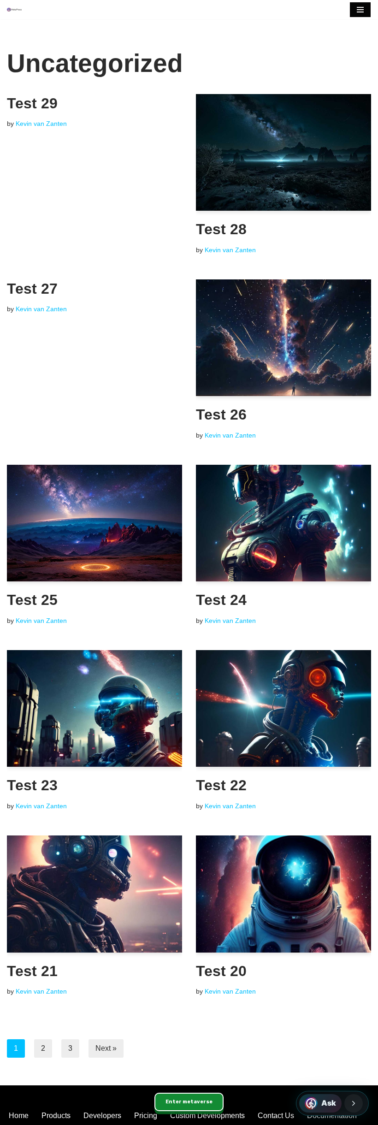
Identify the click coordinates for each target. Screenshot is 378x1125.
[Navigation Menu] (360, 10)
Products (56, 1115)
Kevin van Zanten (41, 123)
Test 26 (221, 414)
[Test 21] (94, 893)
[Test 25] (94, 523)
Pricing (145, 1115)
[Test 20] (283, 893)
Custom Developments (207, 1115)
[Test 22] (283, 708)
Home (19, 1115)
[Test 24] (283, 523)
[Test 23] (94, 708)
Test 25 (32, 600)
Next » (106, 1048)
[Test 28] (283, 152)
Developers (102, 1115)
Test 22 (221, 785)
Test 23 (32, 785)
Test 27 (32, 288)
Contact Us (276, 1115)
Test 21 (32, 971)
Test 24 (221, 600)
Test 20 (221, 971)
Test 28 (221, 229)
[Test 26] (283, 337)
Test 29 (32, 103)
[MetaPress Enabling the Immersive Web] (14, 10)
